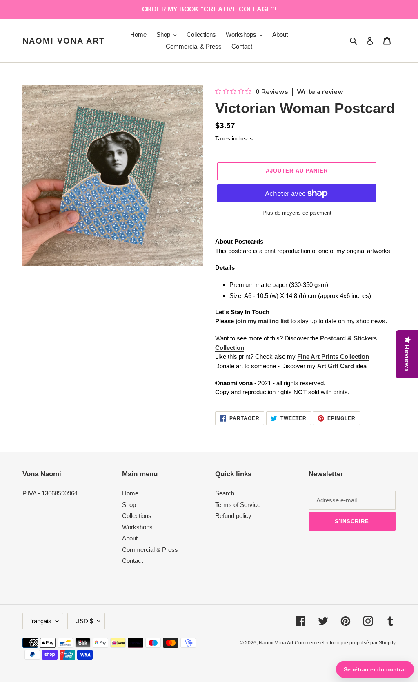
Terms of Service (237, 504)
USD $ (84, 621)
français (40, 621)
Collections (136, 515)
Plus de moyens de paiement (296, 213)
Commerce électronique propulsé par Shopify (345, 643)
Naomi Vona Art (63, 40)
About (130, 538)
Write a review (320, 92)
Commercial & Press (150, 549)
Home (130, 493)
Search (224, 493)
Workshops (137, 527)
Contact (132, 560)
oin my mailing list (263, 321)
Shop (129, 504)
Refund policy (233, 515)
